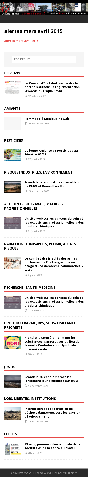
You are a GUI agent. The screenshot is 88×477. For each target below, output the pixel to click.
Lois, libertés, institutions (30, 398)
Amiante (12, 108)
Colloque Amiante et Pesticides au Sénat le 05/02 (51, 152)
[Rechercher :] (44, 59)
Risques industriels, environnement (38, 172)
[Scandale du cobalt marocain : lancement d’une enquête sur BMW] (12, 385)
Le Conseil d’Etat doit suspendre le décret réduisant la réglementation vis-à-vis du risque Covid (52, 87)
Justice (10, 366)
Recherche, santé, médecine (29, 287)
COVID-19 (12, 73)
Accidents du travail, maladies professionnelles (33, 206)
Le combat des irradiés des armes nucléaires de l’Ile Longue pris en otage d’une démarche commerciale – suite (54, 264)
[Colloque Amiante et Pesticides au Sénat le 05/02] (12, 159)
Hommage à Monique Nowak (47, 119)
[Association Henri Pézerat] (44, 12)
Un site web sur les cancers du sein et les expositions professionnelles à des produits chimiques (54, 222)
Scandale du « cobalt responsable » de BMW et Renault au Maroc (52, 184)
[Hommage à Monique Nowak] (12, 127)
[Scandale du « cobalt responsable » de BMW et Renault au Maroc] (12, 191)
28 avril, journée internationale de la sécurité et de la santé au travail (52, 446)
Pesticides (13, 140)
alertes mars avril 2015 (21, 41)
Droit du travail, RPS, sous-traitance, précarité (40, 325)
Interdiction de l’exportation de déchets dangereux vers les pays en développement (52, 412)
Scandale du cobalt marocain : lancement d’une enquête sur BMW (52, 379)
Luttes (10, 434)
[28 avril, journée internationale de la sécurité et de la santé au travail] (12, 453)
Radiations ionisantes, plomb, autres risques (40, 246)
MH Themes (70, 473)
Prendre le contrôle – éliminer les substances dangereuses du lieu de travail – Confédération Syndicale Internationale (52, 343)
